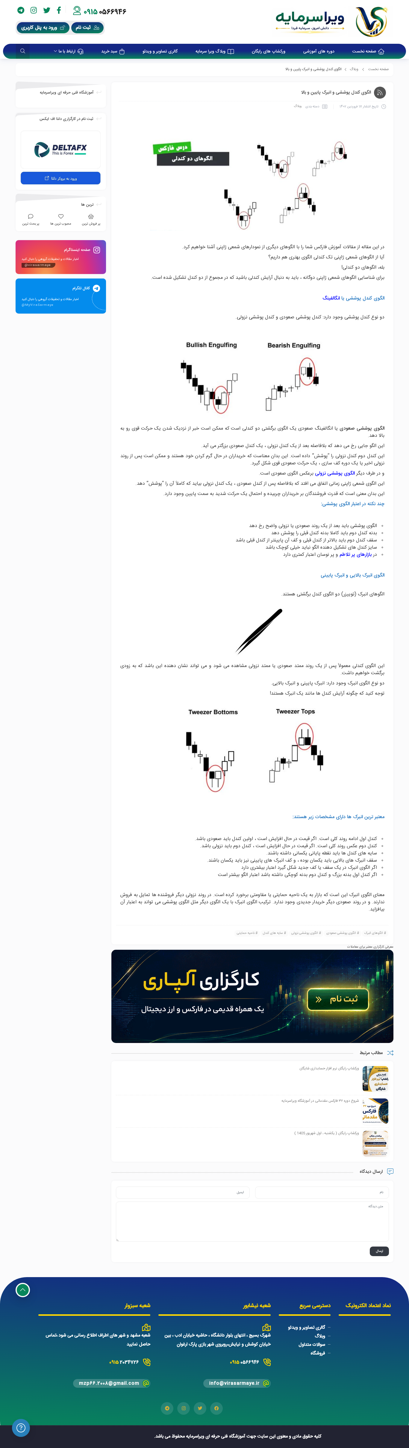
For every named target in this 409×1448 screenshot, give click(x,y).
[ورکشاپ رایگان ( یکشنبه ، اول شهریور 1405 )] (375, 1144)
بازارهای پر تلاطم (356, 555)
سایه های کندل (273, 933)
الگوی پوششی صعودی (341, 933)
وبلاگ (354, 69)
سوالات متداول (312, 1344)
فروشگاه (317, 1353)
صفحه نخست (378, 69)
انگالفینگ (331, 298)
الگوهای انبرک (373, 933)
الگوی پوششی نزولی (304, 933)
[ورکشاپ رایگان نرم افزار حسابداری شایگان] (375, 1079)
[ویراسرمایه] (332, 22)
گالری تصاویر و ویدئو (306, 1327)
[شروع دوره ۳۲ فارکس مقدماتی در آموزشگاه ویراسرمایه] (375, 1111)
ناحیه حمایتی (246, 933)
